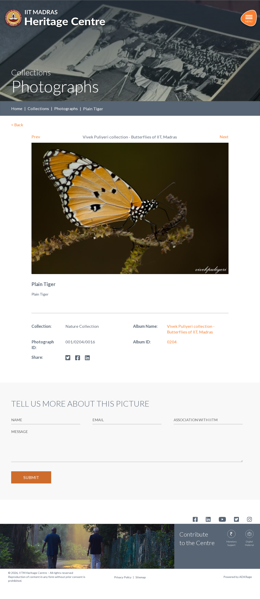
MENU (248, 21)
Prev (35, 136)
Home (16, 108)
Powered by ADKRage (237, 577)
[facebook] (77, 357)
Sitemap (140, 577)
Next (224, 136)
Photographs (66, 108)
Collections (38, 108)
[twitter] (67, 357)
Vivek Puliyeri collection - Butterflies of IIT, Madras (190, 329)
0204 (172, 341)
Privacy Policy (122, 577)
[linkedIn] (87, 357)
